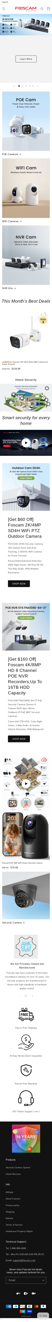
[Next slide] (38, 86)
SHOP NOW (19, 583)
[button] (3, 9)
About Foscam (13, 1199)
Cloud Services (13, 1174)
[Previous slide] (14, 86)
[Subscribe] (43, 1280)
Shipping (10, 1212)
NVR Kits (7, 288)
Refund (9, 1218)
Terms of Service (14, 1225)
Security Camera (12, 922)
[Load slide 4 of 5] (29, 86)
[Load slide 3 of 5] (26, 86)
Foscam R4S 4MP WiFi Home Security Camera (22, 863)
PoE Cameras (10, 154)
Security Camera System (18, 1167)
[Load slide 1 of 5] (19, 86)
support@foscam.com (24, 1260)
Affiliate (9, 1192)
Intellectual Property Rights (19, 1231)
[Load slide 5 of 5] (33, 86)
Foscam (28, 1316)
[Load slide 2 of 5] (22, 86)
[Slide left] (19, 996)
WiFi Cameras (10, 221)
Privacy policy (12, 1205)
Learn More (26, 59)
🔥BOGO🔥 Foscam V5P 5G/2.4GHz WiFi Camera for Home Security (25, 363)
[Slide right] (32, 996)
